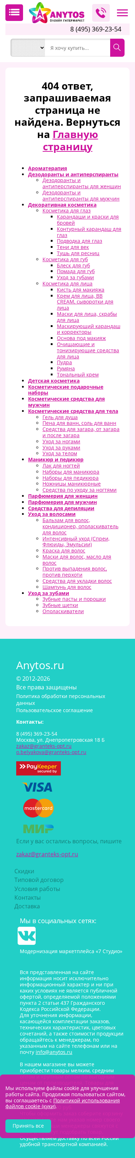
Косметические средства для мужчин (66, 401)
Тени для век (73, 247)
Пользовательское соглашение (54, 710)
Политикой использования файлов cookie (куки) (62, 1103)
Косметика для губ (65, 259)
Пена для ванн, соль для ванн (79, 422)
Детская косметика (54, 380)
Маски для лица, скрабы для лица (87, 316)
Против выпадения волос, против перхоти (74, 571)
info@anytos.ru (54, 1052)
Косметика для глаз (66, 210)
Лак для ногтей (61, 465)
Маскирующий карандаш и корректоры (88, 329)
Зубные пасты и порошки (74, 598)
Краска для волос (63, 550)
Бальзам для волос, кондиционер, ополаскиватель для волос (80, 526)
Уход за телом (59, 453)
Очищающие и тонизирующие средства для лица (88, 350)
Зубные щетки (60, 605)
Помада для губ (76, 271)
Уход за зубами (48, 593)
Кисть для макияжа (80, 289)
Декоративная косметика (62, 204)
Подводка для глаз (79, 240)
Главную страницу (70, 140)
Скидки (24, 871)
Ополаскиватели (63, 611)
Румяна (66, 368)
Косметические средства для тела (73, 411)
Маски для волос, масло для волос (76, 559)
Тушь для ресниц (78, 253)
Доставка (27, 906)
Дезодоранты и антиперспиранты (73, 174)
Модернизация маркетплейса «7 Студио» (71, 951)
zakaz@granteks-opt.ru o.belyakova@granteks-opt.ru (51, 749)
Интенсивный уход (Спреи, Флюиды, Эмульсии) (75, 541)
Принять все (28, 1125)
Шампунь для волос (66, 587)
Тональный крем (78, 374)
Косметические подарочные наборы (65, 389)
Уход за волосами (52, 514)
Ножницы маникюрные (71, 483)
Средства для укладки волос (77, 580)
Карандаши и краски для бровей (88, 219)
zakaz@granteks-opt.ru (47, 854)
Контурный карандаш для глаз (89, 231)
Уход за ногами (61, 441)
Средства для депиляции (61, 508)
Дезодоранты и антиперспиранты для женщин (81, 183)
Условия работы (37, 889)
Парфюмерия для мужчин (62, 502)
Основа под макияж (81, 338)
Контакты (27, 897)
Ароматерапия (47, 168)
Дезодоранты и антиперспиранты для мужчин (81, 195)
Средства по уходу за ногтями (79, 489)
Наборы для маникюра (70, 471)
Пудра (64, 362)
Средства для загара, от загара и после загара (81, 432)
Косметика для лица (67, 283)
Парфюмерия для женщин (63, 495)
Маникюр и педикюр (56, 459)
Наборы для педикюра (70, 477)
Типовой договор (39, 880)
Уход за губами (75, 277)
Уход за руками (61, 447)
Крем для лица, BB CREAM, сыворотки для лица (85, 301)
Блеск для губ (73, 265)
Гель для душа (60, 417)
